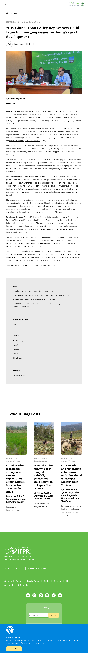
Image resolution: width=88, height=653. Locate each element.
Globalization (17, 358)
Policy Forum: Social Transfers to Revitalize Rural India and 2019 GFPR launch (42, 295)
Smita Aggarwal (17, 98)
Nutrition (16, 349)
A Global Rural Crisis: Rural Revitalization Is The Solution (34, 300)
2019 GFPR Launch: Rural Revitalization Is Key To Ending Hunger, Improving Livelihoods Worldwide (41, 305)
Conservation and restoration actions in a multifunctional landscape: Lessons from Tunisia (71, 475)
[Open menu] (5, 4)
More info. (41, 643)
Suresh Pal (10, 240)
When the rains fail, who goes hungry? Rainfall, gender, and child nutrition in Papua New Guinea (43, 477)
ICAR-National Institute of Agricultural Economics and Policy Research (49, 237)
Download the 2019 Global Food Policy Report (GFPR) (33, 291)
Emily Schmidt (41, 495)
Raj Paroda (35, 254)
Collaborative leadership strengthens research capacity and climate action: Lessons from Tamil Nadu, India (15, 478)
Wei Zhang (66, 501)
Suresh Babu (15, 496)
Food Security (18, 341)
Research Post (12, 458)
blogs (14, 13)
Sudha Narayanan (15, 501)
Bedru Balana (71, 489)
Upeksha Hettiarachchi (69, 497)
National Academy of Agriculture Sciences (53, 137)
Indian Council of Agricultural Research (24, 141)
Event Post (23, 22)
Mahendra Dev (43, 220)
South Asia (35, 22)
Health (15, 354)
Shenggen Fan (53, 169)
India (15, 324)
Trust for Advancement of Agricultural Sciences (59, 251)
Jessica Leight (43, 492)
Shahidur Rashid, (41, 146)
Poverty (16, 345)
